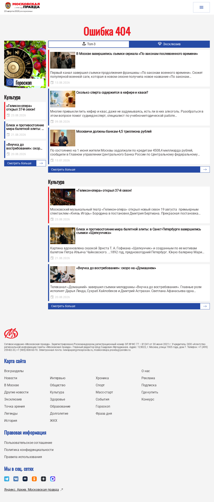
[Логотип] (11, 333)
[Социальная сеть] (6, 478)
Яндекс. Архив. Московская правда (31, 490)
